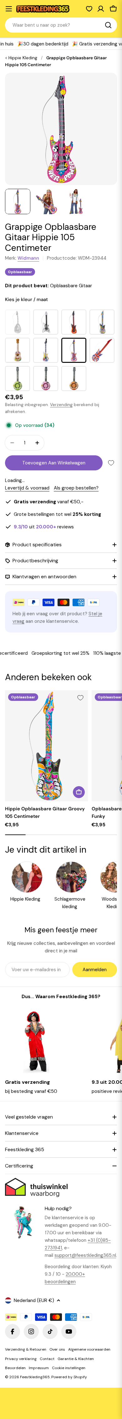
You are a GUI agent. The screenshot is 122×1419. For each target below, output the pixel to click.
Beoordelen (15, 1367)
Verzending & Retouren (25, 1349)
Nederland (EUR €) (34, 1300)
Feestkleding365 (35, 1376)
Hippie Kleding (22, 58)
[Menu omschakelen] (9, 9)
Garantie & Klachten (76, 1358)
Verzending (61, 404)
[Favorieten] (89, 9)
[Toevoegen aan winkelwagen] (79, 792)
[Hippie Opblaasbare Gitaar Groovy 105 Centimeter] (46, 745)
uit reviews (44, 527)
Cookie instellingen (68, 1367)
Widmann (28, 258)
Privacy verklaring (21, 1358)
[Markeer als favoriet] (111, 462)
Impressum (39, 1367)
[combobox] (61, 25)
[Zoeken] (108, 25)
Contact (47, 1358)
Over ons (57, 1349)
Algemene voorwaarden (89, 1349)
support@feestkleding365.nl (85, 1255)
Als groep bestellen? (76, 488)
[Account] (100, 9)
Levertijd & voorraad (27, 488)
